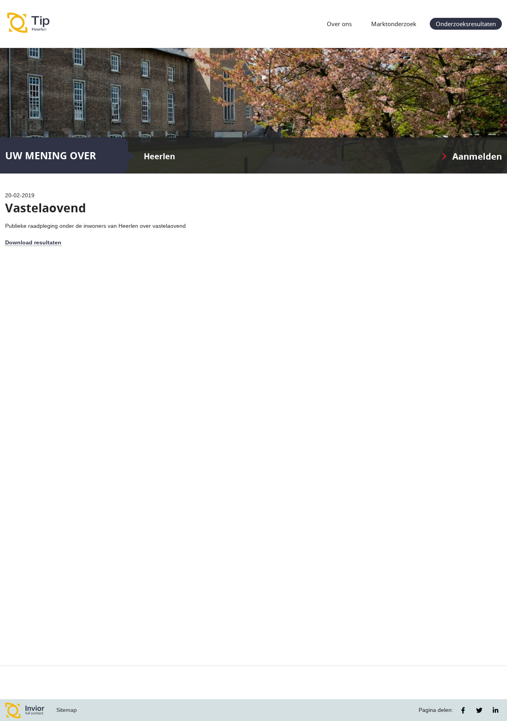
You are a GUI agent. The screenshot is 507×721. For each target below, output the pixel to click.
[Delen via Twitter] (479, 710)
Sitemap (66, 710)
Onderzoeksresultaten (466, 24)
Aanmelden (477, 156)
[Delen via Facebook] (463, 710)
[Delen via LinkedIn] (495, 710)
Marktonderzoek (393, 24)
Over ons (339, 24)
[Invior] (25, 710)
